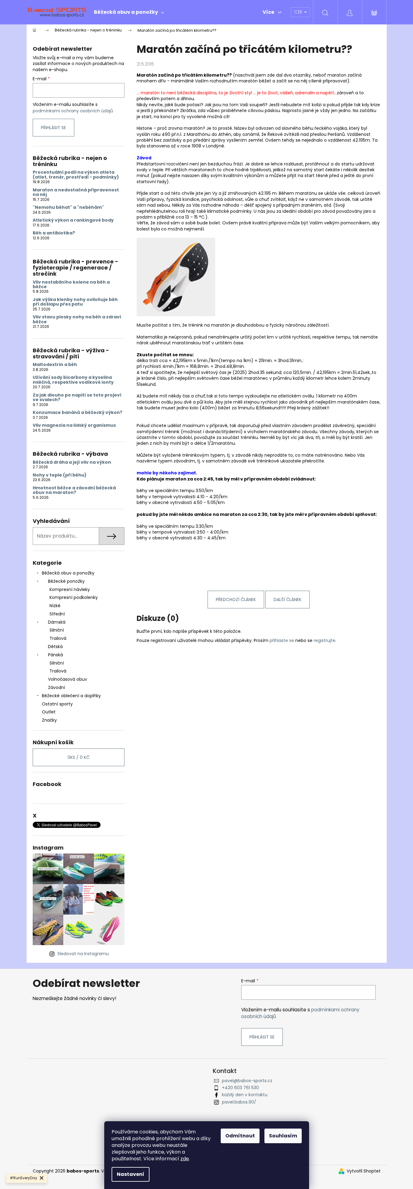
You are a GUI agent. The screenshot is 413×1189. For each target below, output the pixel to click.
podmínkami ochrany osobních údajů (73, 111)
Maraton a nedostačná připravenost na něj (76, 192)
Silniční (57, 630)
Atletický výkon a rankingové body (73, 220)
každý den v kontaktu (244, 1095)
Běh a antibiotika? (54, 233)
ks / (79, 757)
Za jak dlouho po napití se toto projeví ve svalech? (77, 397)
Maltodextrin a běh (55, 364)
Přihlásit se (53, 128)
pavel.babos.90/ (239, 1102)
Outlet (49, 712)
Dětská (55, 646)
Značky (49, 720)
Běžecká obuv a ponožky (68, 573)
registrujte (324, 640)
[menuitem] (129, 12)
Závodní (56, 687)
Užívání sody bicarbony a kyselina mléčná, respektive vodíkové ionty (73, 380)
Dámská (56, 622)
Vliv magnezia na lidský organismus (74, 425)
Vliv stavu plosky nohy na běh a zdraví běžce (77, 319)
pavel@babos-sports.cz (247, 1081)
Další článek (287, 599)
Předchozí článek (236, 599)
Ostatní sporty (57, 704)
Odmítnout (240, 1135)
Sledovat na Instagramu (83, 954)
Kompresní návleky (70, 589)
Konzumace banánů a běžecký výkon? (77, 412)
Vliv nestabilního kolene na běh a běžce (71, 284)
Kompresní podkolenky (74, 597)
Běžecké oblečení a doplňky (71, 696)
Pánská (55, 655)
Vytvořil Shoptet (364, 1171)
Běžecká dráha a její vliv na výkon (72, 462)
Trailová (58, 638)
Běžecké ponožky (66, 581)
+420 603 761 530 (240, 1088)
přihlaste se (282, 640)
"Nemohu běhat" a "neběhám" (68, 207)
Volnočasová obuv (67, 679)
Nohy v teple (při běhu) (60, 475)
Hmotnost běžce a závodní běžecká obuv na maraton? (74, 490)
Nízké (55, 606)
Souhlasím (283, 1135)
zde (184, 1158)
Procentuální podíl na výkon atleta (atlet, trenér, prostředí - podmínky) (76, 174)
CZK (299, 12)
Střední (57, 614)
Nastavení (130, 1174)
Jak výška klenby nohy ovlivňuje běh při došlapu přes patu (75, 302)
